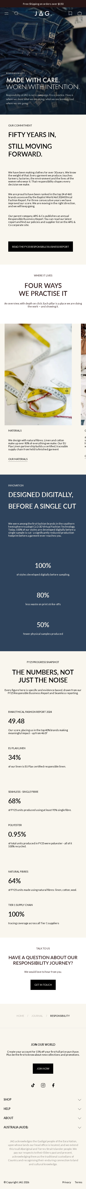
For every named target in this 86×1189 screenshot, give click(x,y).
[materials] (38, 374)
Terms (78, 1182)
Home (20, 1015)
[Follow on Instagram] (43, 1085)
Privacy (66, 1182)
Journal (37, 1015)
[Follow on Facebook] (53, 1085)
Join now (43, 1068)
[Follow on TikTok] (33, 1085)
